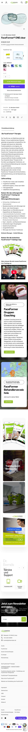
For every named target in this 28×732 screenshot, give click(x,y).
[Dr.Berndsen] (5, 631)
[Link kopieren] (22, 117)
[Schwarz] (4, 65)
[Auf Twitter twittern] (10, 117)
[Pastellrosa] (4, 69)
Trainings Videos (19, 587)
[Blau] (12, 65)
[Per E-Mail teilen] (18, 117)
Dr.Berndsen (11, 729)
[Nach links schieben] (2, 19)
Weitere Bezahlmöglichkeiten (14, 90)
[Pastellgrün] (16, 65)
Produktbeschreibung (8, 128)
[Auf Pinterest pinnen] (14, 117)
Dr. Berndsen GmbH (8, 35)
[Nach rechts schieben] (25, 19)
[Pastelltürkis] (20, 65)
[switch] (24, 730)
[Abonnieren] (23, 619)
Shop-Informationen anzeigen (12, 99)
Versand (8, 44)
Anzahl (4, 73)
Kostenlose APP (8, 586)
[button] (2, 2)
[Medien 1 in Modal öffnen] (14, 19)
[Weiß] (8, 65)
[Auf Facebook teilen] (6, 117)
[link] (9, 352)
